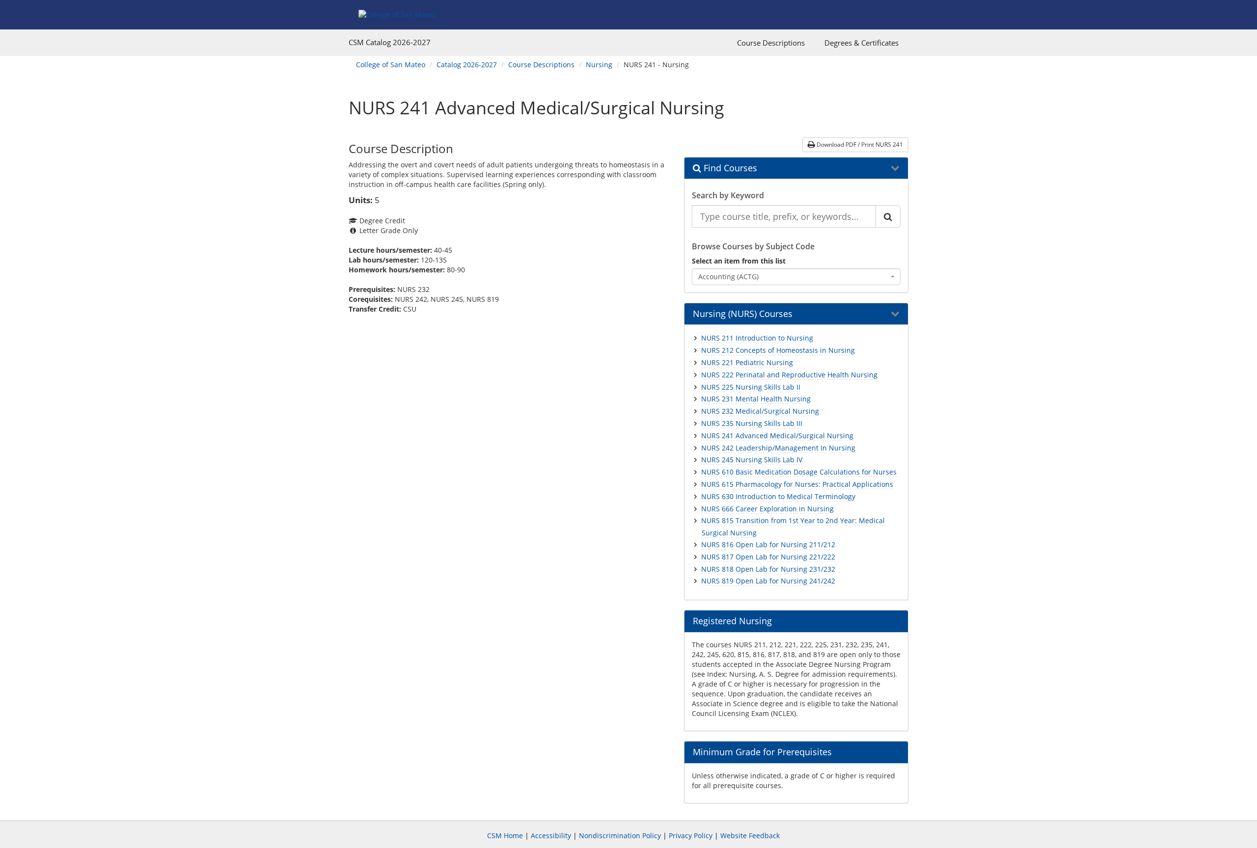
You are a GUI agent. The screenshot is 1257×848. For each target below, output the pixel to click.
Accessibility (551, 835)
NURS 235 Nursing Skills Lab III (751, 423)
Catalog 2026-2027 (467, 64)
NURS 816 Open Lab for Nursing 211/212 (768, 544)
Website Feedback (750, 835)
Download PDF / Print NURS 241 (859, 144)
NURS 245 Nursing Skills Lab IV (751, 459)
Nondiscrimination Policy (620, 835)
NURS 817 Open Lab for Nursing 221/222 (768, 556)
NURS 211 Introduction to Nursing (757, 338)
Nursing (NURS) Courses (742, 314)
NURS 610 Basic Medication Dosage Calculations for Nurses (799, 472)
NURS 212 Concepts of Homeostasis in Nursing (778, 350)
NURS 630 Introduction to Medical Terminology (778, 496)
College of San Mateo (390, 64)
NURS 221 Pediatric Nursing (747, 362)
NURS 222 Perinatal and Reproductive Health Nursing (789, 374)
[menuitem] (771, 42)
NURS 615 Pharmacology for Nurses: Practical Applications (797, 484)
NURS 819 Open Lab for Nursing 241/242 (768, 580)
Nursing (599, 64)
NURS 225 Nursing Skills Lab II (750, 387)
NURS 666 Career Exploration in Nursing (767, 508)
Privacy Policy (690, 835)
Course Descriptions (771, 43)
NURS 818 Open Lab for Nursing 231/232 (768, 569)
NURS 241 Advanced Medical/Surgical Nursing (777, 435)
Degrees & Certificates (861, 43)
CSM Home (505, 835)
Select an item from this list (739, 260)
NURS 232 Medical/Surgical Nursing (760, 411)
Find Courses (729, 168)
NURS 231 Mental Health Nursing (756, 398)
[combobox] (796, 276)
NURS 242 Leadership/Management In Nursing (778, 447)
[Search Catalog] (888, 216)
